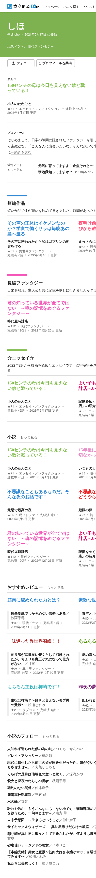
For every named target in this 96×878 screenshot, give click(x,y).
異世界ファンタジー (33, 251)
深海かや (76, 773)
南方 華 (61, 812)
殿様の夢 (85, 509)
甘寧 (31, 663)
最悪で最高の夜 (19, 509)
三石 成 (40, 794)
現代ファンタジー (33, 326)
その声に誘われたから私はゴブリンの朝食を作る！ (38, 243)
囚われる (89, 700)
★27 (82, 515)
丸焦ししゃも (45, 766)
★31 (10, 251)
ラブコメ (28, 710)
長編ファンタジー (25, 283)
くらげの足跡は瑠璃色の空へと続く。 (36, 773)
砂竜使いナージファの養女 (28, 844)
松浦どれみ (36, 704)
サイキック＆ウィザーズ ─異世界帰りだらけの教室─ (49, 826)
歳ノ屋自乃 (50, 863)
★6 (81, 411)
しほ (16, 25)
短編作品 (16, 203)
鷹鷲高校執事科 (19, 794)
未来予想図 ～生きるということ (33, 819)
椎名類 (47, 755)
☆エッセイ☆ (20, 358)
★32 (14, 623)
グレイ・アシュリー (22, 755)
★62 (85, 705)
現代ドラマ (27, 515)
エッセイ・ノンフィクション (40, 108)
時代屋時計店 (17, 320)
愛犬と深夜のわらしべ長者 (28, 780)
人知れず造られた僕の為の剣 (29, 748)
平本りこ (59, 844)
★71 (10, 109)
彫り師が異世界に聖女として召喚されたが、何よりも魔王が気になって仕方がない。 (40, 659)
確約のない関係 (19, 787)
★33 (82, 473)
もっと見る (14, 170)
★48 (82, 247)
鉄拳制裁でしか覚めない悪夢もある (38, 613)
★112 (11, 326)
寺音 (24, 801)
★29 (14, 710)
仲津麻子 (42, 787)
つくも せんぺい (69, 748)
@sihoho (13, 34)
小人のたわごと (19, 103)
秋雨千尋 (18, 617)
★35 (10, 515)
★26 (14, 669)
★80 (85, 618)
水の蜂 (12, 801)
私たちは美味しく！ (22, 863)
